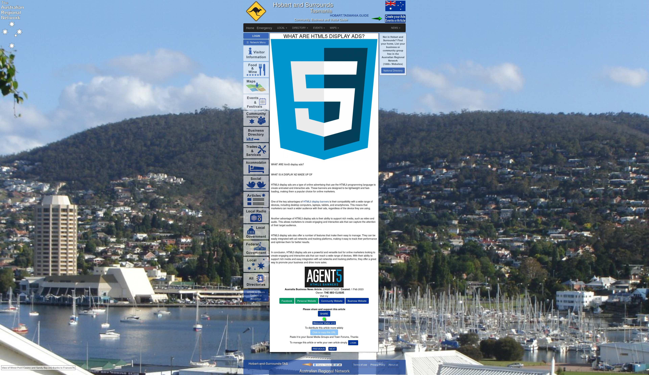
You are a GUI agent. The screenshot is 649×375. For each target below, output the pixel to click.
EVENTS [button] (318, 27)
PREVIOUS (319, 348)
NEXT (332, 348)
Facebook (287, 301)
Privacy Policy (377, 364)
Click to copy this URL (324, 332)
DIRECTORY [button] (299, 27)
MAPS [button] (333, 27)
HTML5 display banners (316, 201)
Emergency (264, 28)
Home (250, 28)
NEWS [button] (395, 27)
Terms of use (360, 364)
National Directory (393, 70)
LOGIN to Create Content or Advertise (256, 295)
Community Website (332, 301)
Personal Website (306, 301)
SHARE (324, 313)
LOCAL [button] (281, 27)
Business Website (357, 301)
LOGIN (353, 342)
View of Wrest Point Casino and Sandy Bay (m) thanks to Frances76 (38, 367)
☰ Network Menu (256, 42)
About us (393, 364)
